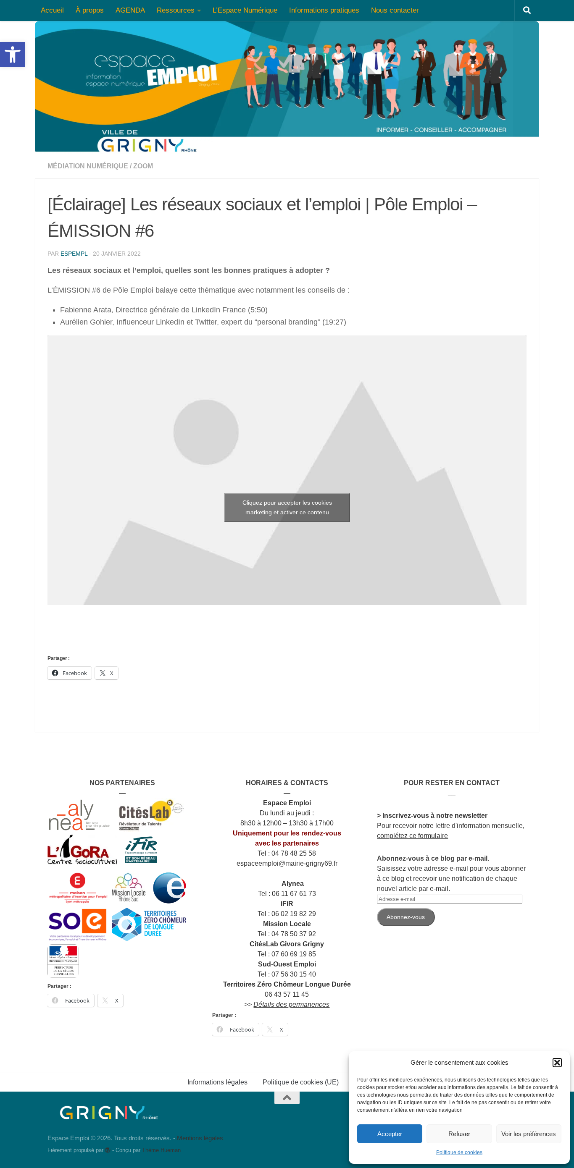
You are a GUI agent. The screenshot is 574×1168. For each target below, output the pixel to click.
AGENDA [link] (130, 10)
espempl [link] (74, 253)
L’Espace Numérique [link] (245, 10)
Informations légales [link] (217, 1082)
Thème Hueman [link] (161, 1150)
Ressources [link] (176, 10)
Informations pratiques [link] (324, 10)
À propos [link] (90, 10)
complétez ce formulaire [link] (412, 835)
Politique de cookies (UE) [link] (301, 1082)
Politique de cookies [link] (459, 1152)
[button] (557, 1062)
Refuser (459, 1133)
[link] (12, 54)
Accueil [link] (52, 10)
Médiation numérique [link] (87, 166)
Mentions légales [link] (200, 1138)
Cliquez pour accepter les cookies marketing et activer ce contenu (287, 507)
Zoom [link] (143, 166)
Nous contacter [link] (395, 10)
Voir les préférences (528, 1133)
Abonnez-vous (406, 917)
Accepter (389, 1133)
